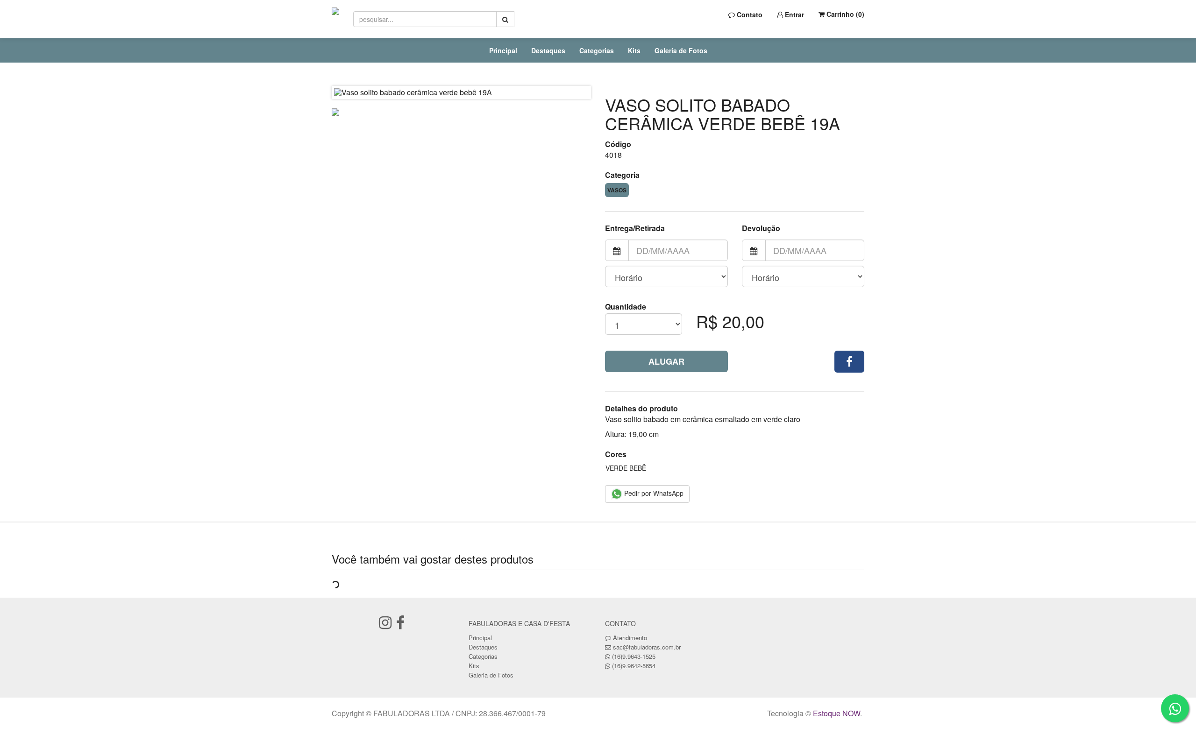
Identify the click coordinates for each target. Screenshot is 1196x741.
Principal (503, 50)
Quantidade (625, 307)
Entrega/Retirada (635, 228)
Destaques (548, 50)
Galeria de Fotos (681, 50)
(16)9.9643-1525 (633, 656)
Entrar (793, 14)
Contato (748, 14)
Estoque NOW (836, 713)
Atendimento (629, 637)
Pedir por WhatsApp (652, 493)
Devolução (761, 228)
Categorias (596, 50)
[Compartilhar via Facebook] (849, 362)
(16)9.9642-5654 (633, 665)
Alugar (666, 361)
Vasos (616, 190)
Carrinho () (844, 14)
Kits (634, 50)
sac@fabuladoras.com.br (647, 646)
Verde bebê (625, 468)
